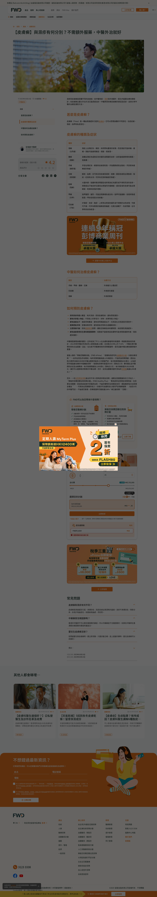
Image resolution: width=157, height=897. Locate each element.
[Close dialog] (116, 424)
